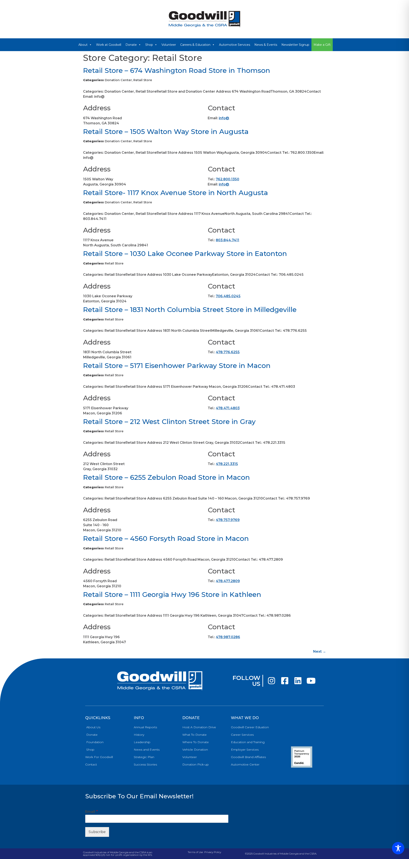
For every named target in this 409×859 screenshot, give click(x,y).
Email (91, 812)
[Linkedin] (298, 681)
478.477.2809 (228, 581)
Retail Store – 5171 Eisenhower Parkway (177, 365)
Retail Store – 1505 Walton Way (166, 131)
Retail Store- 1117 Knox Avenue (175, 192)
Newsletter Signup (295, 45)
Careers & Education (195, 45)
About (83, 45)
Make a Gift (322, 45)
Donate (131, 45)
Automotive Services (234, 45)
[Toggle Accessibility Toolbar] (398, 848)
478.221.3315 (227, 464)
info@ (224, 118)
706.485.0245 (228, 296)
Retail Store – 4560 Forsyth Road (166, 538)
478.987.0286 (228, 637)
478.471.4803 (228, 408)
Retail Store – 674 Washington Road (176, 70)
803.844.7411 (227, 240)
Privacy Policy (212, 852)
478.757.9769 (228, 520)
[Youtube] (311, 681)
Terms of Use (195, 852)
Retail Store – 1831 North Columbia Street (190, 309)
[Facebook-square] (285, 681)
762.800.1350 (227, 179)
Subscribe (97, 832)
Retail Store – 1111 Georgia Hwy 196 (172, 594)
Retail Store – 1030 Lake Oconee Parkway (185, 253)
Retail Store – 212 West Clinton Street (169, 421)
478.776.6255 (228, 352)
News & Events (265, 45)
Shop (149, 45)
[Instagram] (271, 681)
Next (319, 651)
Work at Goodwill (108, 45)
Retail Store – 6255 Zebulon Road (166, 477)
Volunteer (168, 45)
